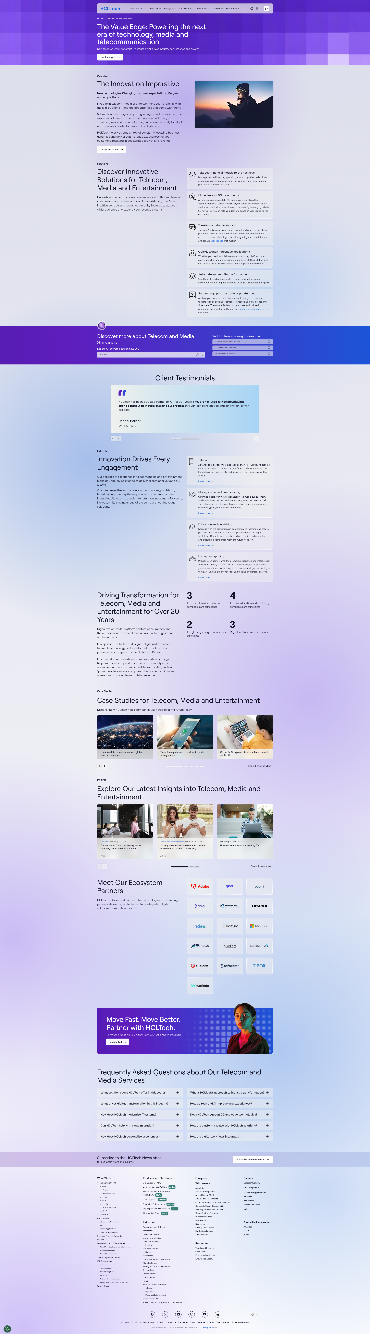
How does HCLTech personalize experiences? (130, 1136)
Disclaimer (183, 1322)
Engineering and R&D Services (111, 1243)
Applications (103, 1218)
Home (100, 18)
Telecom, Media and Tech (154, 1284)
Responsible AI (109, 1193)
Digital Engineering (107, 1250)
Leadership (200, 1220)
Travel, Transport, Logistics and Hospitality (162, 1302)
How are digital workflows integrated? (215, 1136)
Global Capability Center (108, 1257)
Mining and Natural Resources (157, 1266)
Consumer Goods (151, 1234)
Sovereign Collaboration (158, 1204)
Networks (103, 1275)
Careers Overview (252, 1183)
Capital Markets (151, 1248)
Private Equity (149, 1273)
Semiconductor (151, 1298)
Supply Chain (103, 1286)
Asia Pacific (249, 1200)
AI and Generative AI (106, 1183)
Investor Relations (203, 1216)
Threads (218, 1314)
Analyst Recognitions (205, 1191)
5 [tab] (202, 766)
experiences (216, 240)
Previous (113, 438)
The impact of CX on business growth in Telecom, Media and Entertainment (121, 847)
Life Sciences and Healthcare (156, 1259)
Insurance (149, 1255)
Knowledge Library (204, 1258)
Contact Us (171, 1322)
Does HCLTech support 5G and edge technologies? (223, 1114)
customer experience (250, 308)
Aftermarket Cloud (155, 1213)
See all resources (261, 866)
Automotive (148, 1230)
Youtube (205, 1314)
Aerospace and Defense (154, 1227)
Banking (148, 1245)
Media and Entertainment (155, 1295)
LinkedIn (178, 1314)
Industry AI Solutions (108, 1207)
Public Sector (149, 1277)
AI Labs (106, 1190)
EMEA (246, 1230)
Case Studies (201, 1251)
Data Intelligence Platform (159, 1187)
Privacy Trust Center (204, 1227)
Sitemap (226, 1322)
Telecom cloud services (226, 353)
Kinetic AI (103, 1211)
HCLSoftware (232, 8)
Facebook (152, 1314)
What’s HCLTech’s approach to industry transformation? (227, 1092)
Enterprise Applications (109, 1232)
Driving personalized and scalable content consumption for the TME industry (182, 847)
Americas (248, 1196)
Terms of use (214, 1322)
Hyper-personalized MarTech (160, 1208)
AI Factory (104, 1197)
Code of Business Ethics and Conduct (212, 1202)
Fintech (148, 1252)
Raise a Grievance (240, 1322)
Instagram (191, 1314)
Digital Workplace (107, 1272)
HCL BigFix (153, 1195)
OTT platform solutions (225, 347)
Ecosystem (169, 8)
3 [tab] (197, 438)
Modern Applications (108, 1229)
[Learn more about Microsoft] (259, 926)
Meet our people (251, 1187)
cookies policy (206, 1327)
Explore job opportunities (255, 1192)
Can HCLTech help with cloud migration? (128, 1125)
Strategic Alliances (204, 1231)
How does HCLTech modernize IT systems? (128, 1114)
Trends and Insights (204, 1248)
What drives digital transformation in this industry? (134, 1103)
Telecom (148, 1288)
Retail (145, 1281)
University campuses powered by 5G (239, 845)
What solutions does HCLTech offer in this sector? (134, 1092)
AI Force (103, 1200)
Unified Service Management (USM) (114, 1282)
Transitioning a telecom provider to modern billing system (183, 754)
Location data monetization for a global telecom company (122, 754)
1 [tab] (173, 438)
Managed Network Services (227, 341)
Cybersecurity (105, 1268)
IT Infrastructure (104, 1261)
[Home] (110, 8)
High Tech (149, 1291)
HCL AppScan (155, 1199)
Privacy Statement (198, 1322)
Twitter (165, 1314)
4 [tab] (197, 766)
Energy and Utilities (152, 1238)
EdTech (100, 1239)
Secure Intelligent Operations (156, 1191)
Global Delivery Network (206, 1213)
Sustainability (201, 1234)
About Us (199, 1188)
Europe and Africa (252, 1204)
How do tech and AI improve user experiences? (221, 1103)
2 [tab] (185, 438)
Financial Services (151, 1241)
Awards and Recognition (206, 1198)
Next (118, 438)
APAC (246, 1234)
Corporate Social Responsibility (209, 1206)
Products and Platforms (157, 1178)
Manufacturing (150, 1263)
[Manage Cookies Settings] (7, 1329)
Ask (252, 8)
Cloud (102, 1265)
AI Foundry (104, 1204)
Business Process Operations (110, 1236)
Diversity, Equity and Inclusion (209, 1209)
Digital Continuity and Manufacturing (115, 1247)
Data (101, 1225)
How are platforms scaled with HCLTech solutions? (223, 1125)
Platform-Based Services (110, 1279)
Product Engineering (108, 1254)
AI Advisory (104, 1186)
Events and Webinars (205, 1255)
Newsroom (200, 1224)
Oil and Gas (148, 1270)
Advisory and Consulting (109, 1222)
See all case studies (259, 766)
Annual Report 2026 (204, 1195)
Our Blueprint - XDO (152, 1183)
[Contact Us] (266, 8)
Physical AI (104, 1214)
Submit (202, 355)
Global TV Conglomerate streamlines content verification (244, 754)
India (246, 1209)
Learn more (204, 481)
